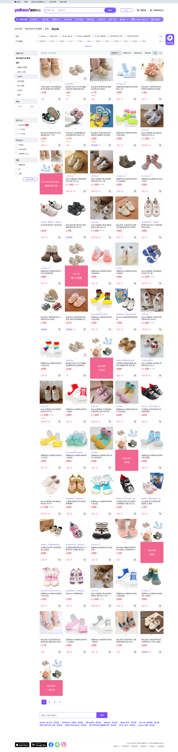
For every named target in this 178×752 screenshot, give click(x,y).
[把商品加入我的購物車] (59, 99)
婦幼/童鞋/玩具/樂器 (23, 58)
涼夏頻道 (90, 19)
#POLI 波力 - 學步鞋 (127, 725)
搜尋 (102, 715)
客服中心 (116, 746)
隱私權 (152, 746)
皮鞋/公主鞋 (21, 72)
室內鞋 (19, 90)
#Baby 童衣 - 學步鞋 (128, 722)
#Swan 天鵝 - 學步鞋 (146, 725)
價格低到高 (127, 53)
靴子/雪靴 (20, 85)
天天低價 (79, 19)
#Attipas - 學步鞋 (110, 722)
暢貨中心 (56, 19)
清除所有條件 (30, 179)
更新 (161, 743)
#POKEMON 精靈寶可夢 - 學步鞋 (102, 725)
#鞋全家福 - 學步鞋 (93, 722)
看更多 (123, 19)
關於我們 (126, 746)
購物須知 (135, 746)
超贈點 (157, 19)
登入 (126, 10)
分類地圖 (160, 746)
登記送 (45, 19)
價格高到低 (138, 53)
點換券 (34, 19)
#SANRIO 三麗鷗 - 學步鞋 (72, 722)
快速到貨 (68, 19)
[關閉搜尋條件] (53, 10)
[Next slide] (61, 70)
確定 (31, 112)
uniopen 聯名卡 (141, 19)
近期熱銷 (148, 53)
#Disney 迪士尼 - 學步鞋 (49, 722)
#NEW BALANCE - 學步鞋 (75, 725)
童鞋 (17, 62)
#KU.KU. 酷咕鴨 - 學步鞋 (149, 722)
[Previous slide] (41, 70)
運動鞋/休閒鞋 (22, 67)
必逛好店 (101, 19)
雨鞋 (19, 95)
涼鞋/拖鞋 (20, 81)
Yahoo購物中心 (27, 10)
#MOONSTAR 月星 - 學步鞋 (51, 725)
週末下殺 (112, 19)
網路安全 (144, 746)
